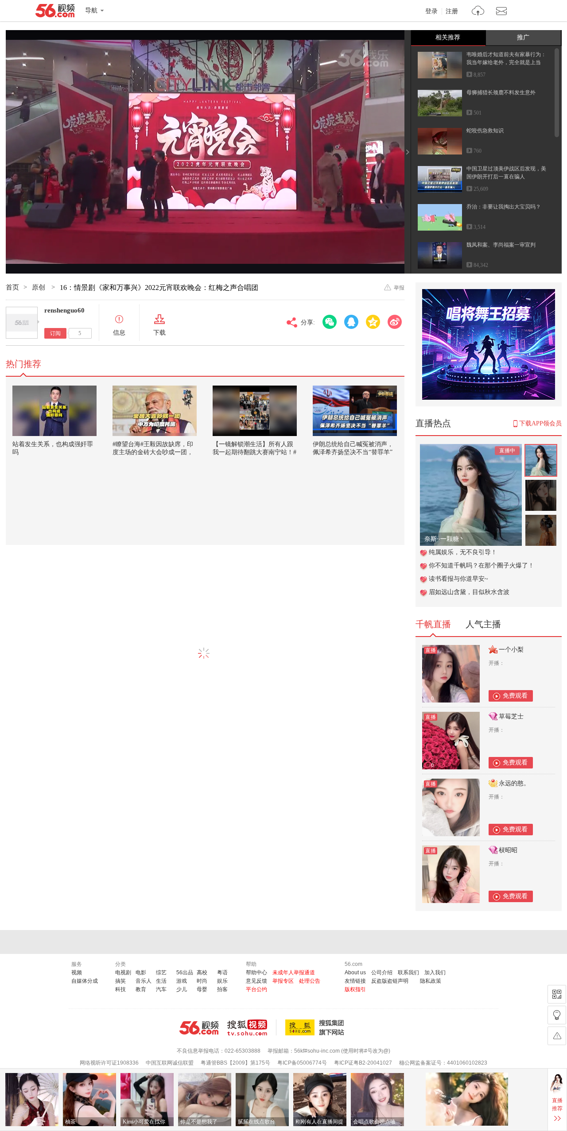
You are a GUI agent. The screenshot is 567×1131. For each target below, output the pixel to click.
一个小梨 (511, 649)
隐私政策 (430, 981)
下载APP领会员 (540, 423)
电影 (141, 972)
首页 (12, 287)
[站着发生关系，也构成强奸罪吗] (54, 411)
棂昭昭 (508, 850)
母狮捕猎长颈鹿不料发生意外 (501, 92)
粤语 (222, 972)
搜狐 (316, 1027)
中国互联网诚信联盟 (170, 1063)
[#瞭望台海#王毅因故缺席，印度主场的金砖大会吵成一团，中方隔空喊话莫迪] (155, 411)
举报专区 (283, 981)
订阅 (55, 333)
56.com (54, 12)
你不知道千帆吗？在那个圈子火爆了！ (481, 565)
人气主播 (483, 624)
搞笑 (120, 981)
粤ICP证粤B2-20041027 (363, 1063)
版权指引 (355, 989)
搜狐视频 (251, 1027)
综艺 (161, 972)
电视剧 (123, 972)
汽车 (161, 989)
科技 (120, 989)
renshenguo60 (64, 310)
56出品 (184, 972)
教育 (141, 989)
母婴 (202, 989)
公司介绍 (381, 972)
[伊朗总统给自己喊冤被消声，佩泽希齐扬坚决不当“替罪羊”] (355, 411)
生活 (161, 981)
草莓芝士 (511, 716)
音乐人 (143, 981)
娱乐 (222, 981)
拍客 (222, 989)
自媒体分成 (84, 981)
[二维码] (557, 994)
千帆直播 (433, 624)
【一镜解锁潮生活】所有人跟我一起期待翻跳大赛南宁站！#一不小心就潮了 (254, 452)
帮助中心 (256, 972)
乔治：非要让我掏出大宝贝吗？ (503, 207)
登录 (431, 11)
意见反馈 (256, 981)
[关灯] (557, 1015)
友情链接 (355, 981)
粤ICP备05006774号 (302, 1063)
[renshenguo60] (22, 323)
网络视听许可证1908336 (109, 1063)
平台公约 (256, 989)
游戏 (181, 981)
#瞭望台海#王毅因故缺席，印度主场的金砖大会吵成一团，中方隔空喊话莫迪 (153, 452)
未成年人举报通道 (293, 972)
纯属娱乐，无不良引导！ (463, 552)
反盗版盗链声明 (389, 981)
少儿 (181, 989)
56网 (198, 1027)
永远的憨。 (514, 783)
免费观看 (515, 695)
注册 (452, 11)
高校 (202, 972)
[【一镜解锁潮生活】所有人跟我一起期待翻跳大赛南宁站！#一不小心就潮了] (255, 411)
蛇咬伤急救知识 (485, 130)
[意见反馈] (557, 1036)
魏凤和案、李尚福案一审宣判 (501, 245)
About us (355, 972)
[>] (478, 12)
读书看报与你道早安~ (458, 578)
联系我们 (408, 972)
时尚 (202, 981)
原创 (39, 287)
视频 (76, 972)
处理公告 (309, 981)
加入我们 (435, 972)
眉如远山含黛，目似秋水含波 (469, 592)
